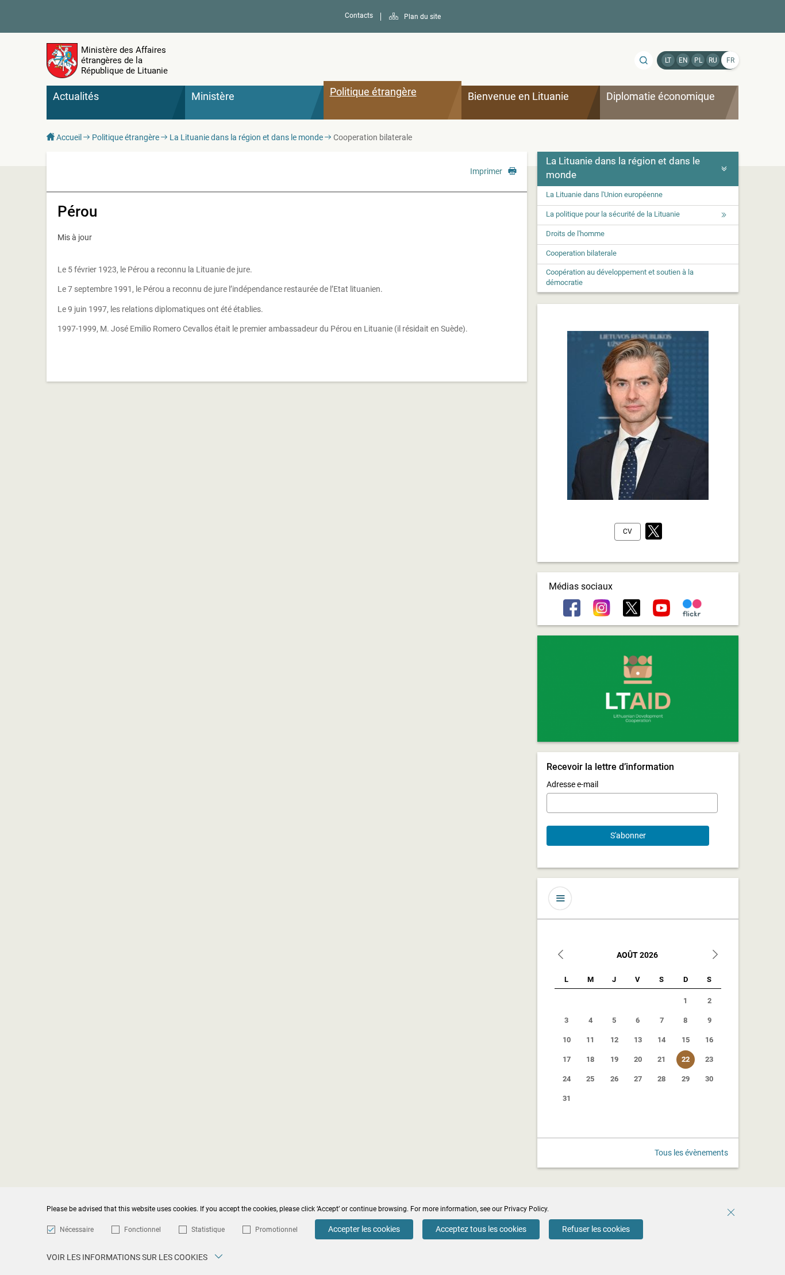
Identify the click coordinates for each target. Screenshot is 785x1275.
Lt (668, 60)
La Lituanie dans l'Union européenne (604, 194)
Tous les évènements (691, 1152)
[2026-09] (715, 956)
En (683, 60)
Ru (713, 60)
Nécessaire (77, 1230)
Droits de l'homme (575, 233)
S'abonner (628, 835)
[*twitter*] (653, 532)
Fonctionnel (142, 1230)
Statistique (208, 1230)
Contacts (359, 15)
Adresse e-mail (572, 784)
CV (627, 531)
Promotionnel (276, 1230)
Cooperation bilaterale (581, 253)
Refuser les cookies (596, 1229)
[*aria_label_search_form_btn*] (643, 60)
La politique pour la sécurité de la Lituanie (613, 214)
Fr (730, 60)
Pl (698, 60)
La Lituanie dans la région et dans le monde (246, 137)
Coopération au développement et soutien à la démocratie (620, 277)
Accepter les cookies (364, 1229)
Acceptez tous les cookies (481, 1229)
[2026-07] (561, 956)
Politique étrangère (125, 137)
